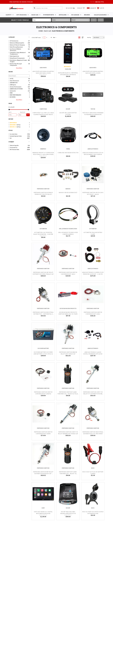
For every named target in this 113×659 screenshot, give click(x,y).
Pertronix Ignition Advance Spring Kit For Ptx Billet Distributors (43, 194)
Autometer (43, 228)
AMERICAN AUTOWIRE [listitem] (16, 89)
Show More (19, 68)
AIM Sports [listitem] (13, 84)
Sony (43, 508)
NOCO (92, 468)
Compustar (43, 109)
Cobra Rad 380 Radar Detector (68, 152)
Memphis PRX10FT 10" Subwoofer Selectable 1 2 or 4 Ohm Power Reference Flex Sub (43, 154)
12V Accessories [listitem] (14, 41)
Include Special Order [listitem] (16, 136)
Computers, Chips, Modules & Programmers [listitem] (18, 53)
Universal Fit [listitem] (13, 147)
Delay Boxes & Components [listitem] (17, 58)
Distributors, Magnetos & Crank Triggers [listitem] (18, 60)
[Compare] (51, 52)
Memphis (43, 149)
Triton (93, 109)
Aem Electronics (93, 149)
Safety (8, 15)
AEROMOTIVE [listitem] (13, 82)
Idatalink (68, 69)
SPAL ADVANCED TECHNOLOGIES (68, 228)
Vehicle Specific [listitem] (14, 145)
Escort (68, 109)
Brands (87, 15)
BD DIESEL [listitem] (13, 97)
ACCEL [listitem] (11, 78)
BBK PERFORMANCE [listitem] (15, 95)
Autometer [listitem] (13, 91)
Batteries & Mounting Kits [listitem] (17, 43)
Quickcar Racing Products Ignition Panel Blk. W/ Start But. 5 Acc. (67, 313)
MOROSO (68, 189)
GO (28, 114)
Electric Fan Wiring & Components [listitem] (16, 64)
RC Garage (75, 15)
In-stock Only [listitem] (13, 134)
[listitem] (19, 122)
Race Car (35, 15)
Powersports (48, 15)
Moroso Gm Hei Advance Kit (68, 192)
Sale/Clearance (100, 15)
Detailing (62, 15)
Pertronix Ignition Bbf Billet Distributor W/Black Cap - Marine (43, 473)
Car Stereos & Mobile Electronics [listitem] (15, 49)
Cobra (68, 149)
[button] (91, 8)
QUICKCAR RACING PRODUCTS (68, 308)
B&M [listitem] (11, 93)
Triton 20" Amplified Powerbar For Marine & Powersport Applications (92, 114)
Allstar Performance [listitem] (15, 87)
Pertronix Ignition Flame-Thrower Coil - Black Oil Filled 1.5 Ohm (68, 393)
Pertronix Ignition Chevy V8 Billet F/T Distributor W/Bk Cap (93, 393)
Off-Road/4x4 (21, 15)
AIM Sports (43, 67)
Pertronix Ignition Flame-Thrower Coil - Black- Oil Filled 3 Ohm (68, 473)
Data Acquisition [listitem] (14, 56)
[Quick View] (51, 45)
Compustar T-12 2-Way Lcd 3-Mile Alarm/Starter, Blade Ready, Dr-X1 (43, 114)
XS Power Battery (43, 348)
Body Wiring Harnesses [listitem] (16, 47)
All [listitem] (11, 138)
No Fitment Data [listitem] (14, 149)
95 (51, 37)
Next (54, 37)
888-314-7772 (99, 2)
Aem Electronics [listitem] (14, 80)
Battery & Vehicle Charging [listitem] (17, 45)
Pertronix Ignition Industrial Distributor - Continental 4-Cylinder (43, 313)
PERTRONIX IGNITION (43, 189)
